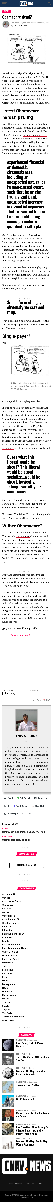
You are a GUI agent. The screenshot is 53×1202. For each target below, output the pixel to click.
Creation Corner (10, 923)
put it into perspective (35, 135)
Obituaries (7, 991)
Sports (5, 1006)
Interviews (7, 962)
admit (17, 284)
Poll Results (34, 690)
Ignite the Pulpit (10, 959)
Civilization (7, 905)
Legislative (7, 970)
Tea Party (7, 1013)
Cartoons (7, 898)
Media (5, 981)
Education (7, 930)
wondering (8, 448)
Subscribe (30, 1183)
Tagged (6, 1009)
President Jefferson (26, 429)
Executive (7, 937)
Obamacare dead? (20, 635)
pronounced (23, 536)
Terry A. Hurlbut (20, 26)
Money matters (10, 984)
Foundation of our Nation (15, 948)
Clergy (5, 912)
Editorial (6, 926)
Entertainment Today (13, 934)
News (5, 988)
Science (6, 1002)
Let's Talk (7, 973)
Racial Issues (9, 995)
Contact (41, 1183)
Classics (6, 908)
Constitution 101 (10, 919)
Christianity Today (11, 901)
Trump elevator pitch (13, 1017)
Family (5, 941)
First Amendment (11, 944)
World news (8, 1020)
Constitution (8, 916)
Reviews (6, 999)
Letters (6, 977)
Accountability (9, 894)
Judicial (6, 966)
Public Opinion (8, 690)
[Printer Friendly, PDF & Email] (42, 700)
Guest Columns (10, 952)
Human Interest (10, 955)
